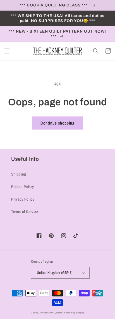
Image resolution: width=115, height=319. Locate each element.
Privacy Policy (22, 199)
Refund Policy (22, 186)
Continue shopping (57, 123)
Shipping (18, 174)
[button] (7, 51)
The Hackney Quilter (51, 312)
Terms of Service (24, 211)
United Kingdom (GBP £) (55, 272)
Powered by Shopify (74, 312)
